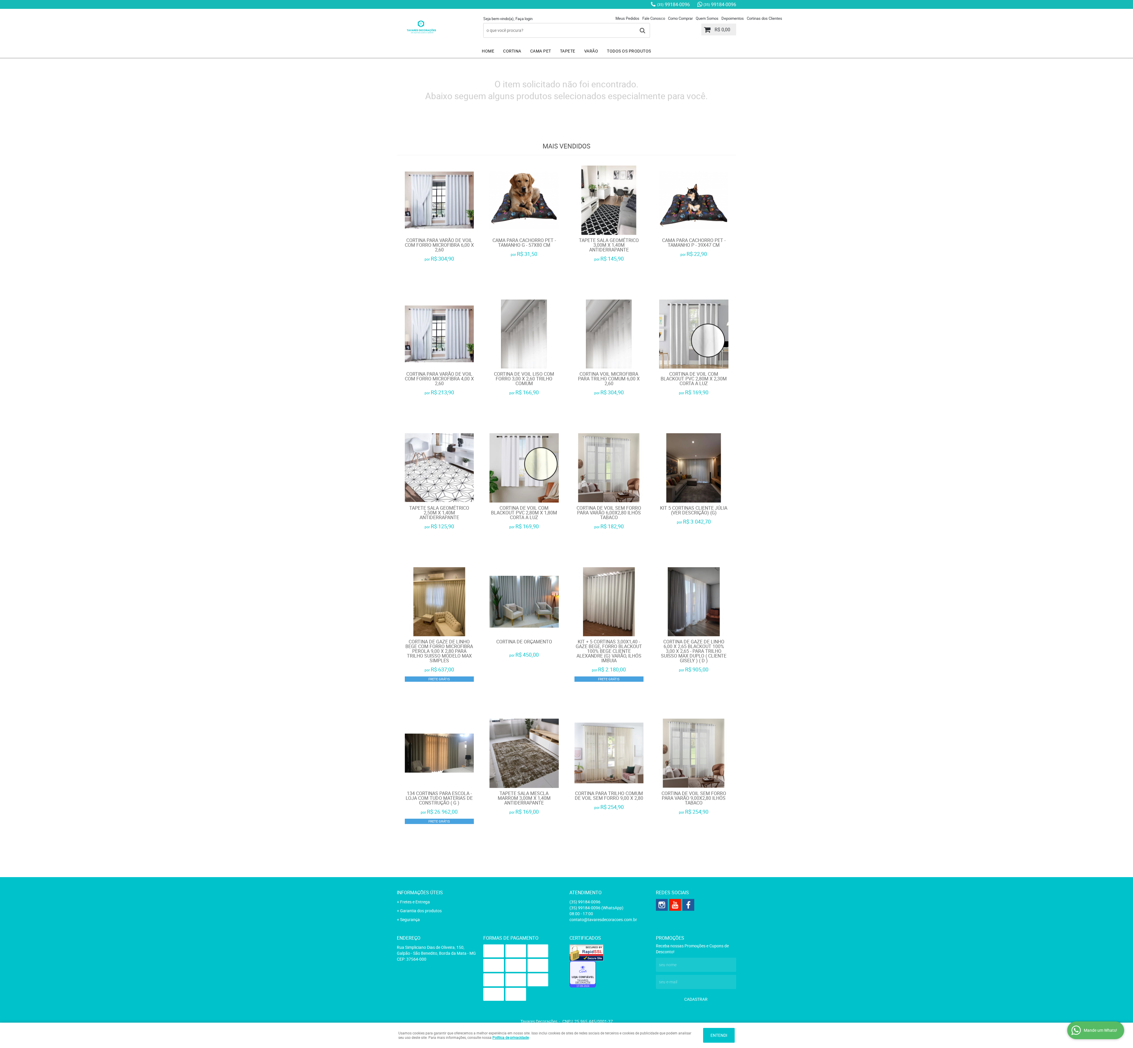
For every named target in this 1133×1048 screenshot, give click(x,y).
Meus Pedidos (627, 18)
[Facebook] (688, 905)
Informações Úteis (420, 892)
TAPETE (567, 51)
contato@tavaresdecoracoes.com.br (603, 919)
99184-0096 (673, 4)
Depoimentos (732, 18)
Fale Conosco (653, 18)
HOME (488, 51)
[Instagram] (662, 905)
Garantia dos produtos (421, 910)
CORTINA (512, 51)
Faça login (524, 18)
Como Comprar (680, 18)
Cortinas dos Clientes (764, 18)
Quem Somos (707, 18)
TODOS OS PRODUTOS (629, 51)
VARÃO (591, 51)
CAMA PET (540, 51)
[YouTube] (675, 905)
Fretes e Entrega (415, 902)
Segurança (410, 919)
